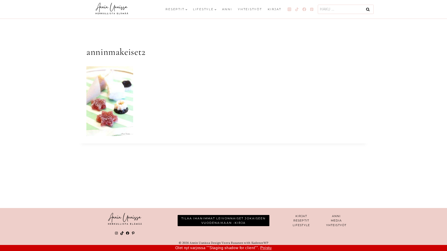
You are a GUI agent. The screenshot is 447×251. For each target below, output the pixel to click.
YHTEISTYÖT (336, 225)
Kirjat (274, 9)
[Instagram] (289, 9)
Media (336, 220)
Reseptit (301, 220)
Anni (227, 9)
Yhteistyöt (250, 9)
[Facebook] (304, 9)
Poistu (266, 248)
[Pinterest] (311, 9)
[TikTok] (297, 9)
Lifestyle (301, 225)
